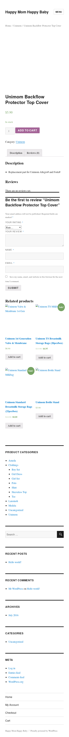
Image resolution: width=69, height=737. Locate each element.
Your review (14, 231)
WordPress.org (16, 681)
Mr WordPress (16, 588)
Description (16, 153)
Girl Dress (17, 474)
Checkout (10, 712)
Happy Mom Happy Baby (27, 11)
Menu (59, 11)
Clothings (13, 465)
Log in (12, 668)
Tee (13, 496)
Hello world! (15, 562)
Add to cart (27, 130)
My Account (12, 705)
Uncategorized (16, 510)
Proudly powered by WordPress (43, 730)
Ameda (12, 460)
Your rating (14, 222)
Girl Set (16, 478)
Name (9, 249)
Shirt (14, 487)
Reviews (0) (33, 153)
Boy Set (16, 469)
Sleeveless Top (19, 492)
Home (8, 25)
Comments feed (16, 677)
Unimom (17, 25)
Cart (7, 720)
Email (10, 262)
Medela (12, 505)
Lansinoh (13, 501)
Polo (14, 483)
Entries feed (14, 672)
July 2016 (13, 615)
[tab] (16, 153)
